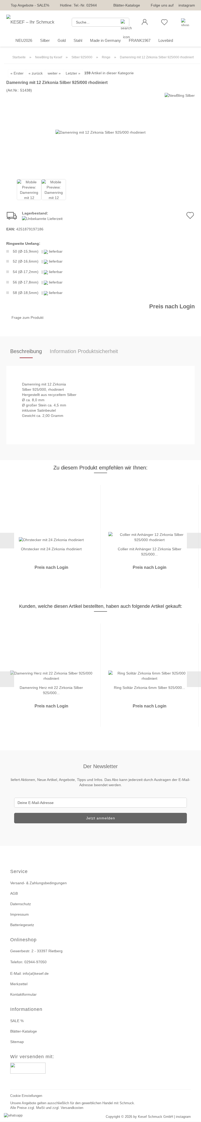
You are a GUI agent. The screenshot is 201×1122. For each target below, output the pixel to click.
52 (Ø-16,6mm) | (38, 261)
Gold (62, 40)
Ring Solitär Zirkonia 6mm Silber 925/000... (149, 687)
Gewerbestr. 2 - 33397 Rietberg (36, 951)
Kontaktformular (23, 994)
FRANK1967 (139, 40)
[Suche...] (123, 22)
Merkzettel (18, 984)
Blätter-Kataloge (126, 5)
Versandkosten (72, 1108)
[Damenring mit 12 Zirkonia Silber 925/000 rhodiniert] (100, 132)
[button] (144, 22)
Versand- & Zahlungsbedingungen (38, 883)
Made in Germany (105, 40)
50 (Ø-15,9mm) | (38, 251)
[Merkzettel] (164, 22)
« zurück (36, 73)
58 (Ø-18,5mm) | (38, 293)
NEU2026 (23, 40)
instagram (186, 5)
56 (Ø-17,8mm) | (38, 282)
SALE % (17, 1021)
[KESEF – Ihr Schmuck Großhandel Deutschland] (35, 22)
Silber (45, 40)
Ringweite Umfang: (23, 243)
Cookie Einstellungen (26, 1096)
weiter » (54, 73)
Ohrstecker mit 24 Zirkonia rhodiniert (51, 549)
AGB (14, 893)
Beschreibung (26, 351)
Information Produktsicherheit (84, 351)
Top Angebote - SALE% (30, 5)
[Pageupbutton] (190, 1114)
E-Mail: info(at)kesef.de (29, 973)
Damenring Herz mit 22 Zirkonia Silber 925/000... (51, 689)
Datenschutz (20, 904)
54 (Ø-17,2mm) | (38, 272)
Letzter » (73, 73)
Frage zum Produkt (27, 317)
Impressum (19, 914)
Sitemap (17, 1042)
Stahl (78, 40)
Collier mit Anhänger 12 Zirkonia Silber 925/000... (149, 551)
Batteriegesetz (22, 925)
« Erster (17, 73)
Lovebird (165, 40)
